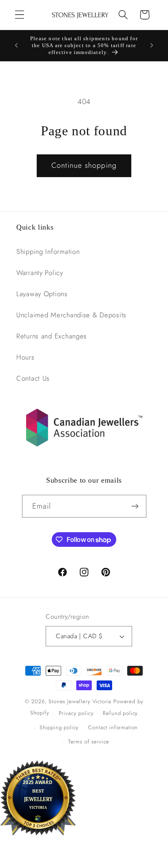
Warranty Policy (39, 272)
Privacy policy (76, 713)
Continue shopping (84, 165)
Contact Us (33, 378)
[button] (20, 15)
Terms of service (88, 741)
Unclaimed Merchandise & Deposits (71, 315)
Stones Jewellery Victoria (80, 701)
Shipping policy (59, 727)
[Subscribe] (135, 506)
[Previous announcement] (16, 45)
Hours (25, 357)
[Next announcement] (152, 45)
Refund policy (120, 713)
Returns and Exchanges (51, 336)
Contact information (113, 727)
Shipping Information (48, 251)
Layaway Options (42, 294)
